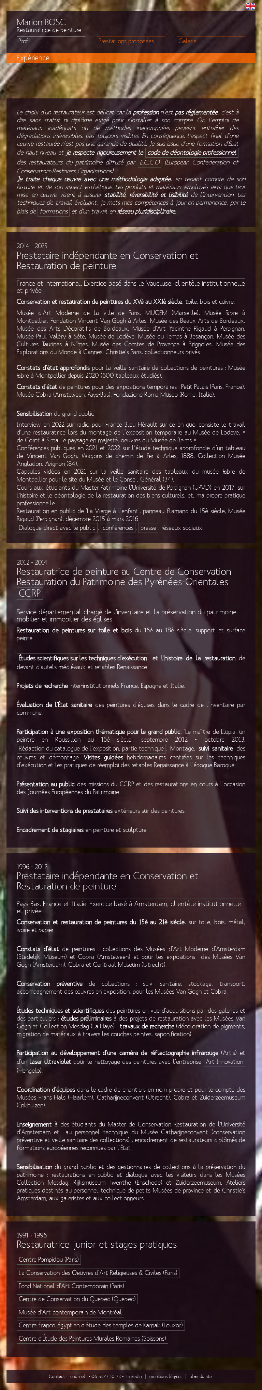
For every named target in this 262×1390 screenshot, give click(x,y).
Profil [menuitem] (24, 41)
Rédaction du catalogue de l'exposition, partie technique (91, 748)
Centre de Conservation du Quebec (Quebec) (77, 1299)
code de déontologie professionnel (191, 152)
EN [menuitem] (250, 6)
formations (54, 211)
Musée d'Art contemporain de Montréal (70, 1312)
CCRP (30, 593)
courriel (78, 1376)
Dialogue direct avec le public (57, 528)
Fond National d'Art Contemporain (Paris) (71, 1286)
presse (148, 528)
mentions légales (165, 1376)
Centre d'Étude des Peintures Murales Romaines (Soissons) (92, 1339)
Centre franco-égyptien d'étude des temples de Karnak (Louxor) (101, 1325)
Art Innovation (224, 1062)
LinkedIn (134, 1376)
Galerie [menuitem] (187, 41)
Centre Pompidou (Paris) (49, 1260)
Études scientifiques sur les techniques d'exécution (83, 658)
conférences (118, 528)
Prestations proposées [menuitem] (126, 41)
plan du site (201, 1376)
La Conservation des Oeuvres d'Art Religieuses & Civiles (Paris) (98, 1273)
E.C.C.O (149, 162)
